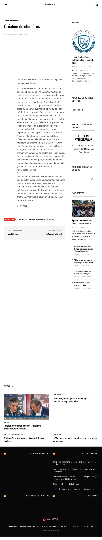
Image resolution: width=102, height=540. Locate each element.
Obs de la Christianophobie (13, 434)
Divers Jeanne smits (11, 20)
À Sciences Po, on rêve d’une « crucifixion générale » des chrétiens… (24, 440)
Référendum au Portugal (54, 234)
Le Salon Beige (90, 453)
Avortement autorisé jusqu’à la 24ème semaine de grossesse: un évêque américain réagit (83, 248)
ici (26, 205)
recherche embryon (37, 219)
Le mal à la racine (13, 234)
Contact (74, 526)
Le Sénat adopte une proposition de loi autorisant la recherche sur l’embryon (75, 440)
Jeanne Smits (9, 34)
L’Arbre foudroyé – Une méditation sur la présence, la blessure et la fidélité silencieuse (75, 477)
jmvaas (74, 67)
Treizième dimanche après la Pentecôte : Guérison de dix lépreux (74, 462)
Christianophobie (39, 453)
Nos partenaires (49, 526)
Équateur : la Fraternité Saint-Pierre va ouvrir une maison (82, 222)
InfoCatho (92, 495)
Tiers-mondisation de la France (66, 484)
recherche (23, 219)
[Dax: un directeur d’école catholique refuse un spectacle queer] (83, 41)
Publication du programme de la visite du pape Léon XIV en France (83, 261)
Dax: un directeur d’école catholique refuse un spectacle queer (83, 59)
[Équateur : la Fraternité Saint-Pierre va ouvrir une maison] (83, 208)
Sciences (50, 219)
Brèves (6, 422)
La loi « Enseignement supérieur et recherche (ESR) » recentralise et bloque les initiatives (71, 400)
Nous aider (88, 526)
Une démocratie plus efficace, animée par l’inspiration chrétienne (75, 470)
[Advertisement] (41, 57)
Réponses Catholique (37, 495)
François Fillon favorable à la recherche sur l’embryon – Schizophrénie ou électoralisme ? (23, 427)
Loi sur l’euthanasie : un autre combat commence (74, 489)
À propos (63, 526)
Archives (13, 526)
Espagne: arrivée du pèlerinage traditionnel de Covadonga (82, 272)
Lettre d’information (29, 526)
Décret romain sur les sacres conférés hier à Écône (82, 283)
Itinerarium (57, 395)
